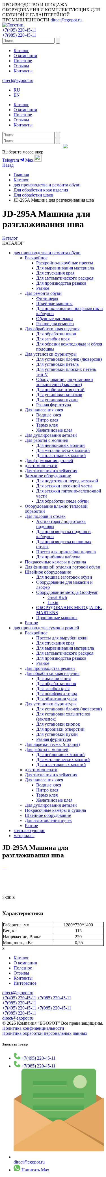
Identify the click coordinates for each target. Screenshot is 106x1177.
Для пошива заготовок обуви (64, 577)
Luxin (52, 602)
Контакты (23, 70)
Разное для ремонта (55, 323)
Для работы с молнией (46, 440)
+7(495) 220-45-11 (19, 30)
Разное (42, 288)
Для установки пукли (57, 399)
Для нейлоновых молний (60, 445)
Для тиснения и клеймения (51, 470)
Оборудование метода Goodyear (67, 592)
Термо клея (47, 425)
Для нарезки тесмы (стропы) (52, 744)
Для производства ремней (50, 668)
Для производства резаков (61, 283)
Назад (8, 165)
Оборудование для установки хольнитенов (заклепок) (64, 382)
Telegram (11, 160)
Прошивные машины (56, 617)
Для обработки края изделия (41, 190)
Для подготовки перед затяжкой (67, 480)
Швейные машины (54, 303)
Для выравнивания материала (65, 268)
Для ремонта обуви (43, 293)
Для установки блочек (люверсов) (69, 359)
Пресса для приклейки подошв (66, 551)
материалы (24, 835)
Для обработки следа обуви (62, 501)
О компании (25, 55)
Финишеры (47, 298)
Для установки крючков (59, 394)
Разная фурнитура (53, 404)
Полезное (23, 60)
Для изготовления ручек (48, 820)
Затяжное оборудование (48, 475)
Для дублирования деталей (51, 435)
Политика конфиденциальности (33, 1028)
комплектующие (29, 830)
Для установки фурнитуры (51, 354)
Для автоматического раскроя (64, 278)
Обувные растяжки (54, 318)
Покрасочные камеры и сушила (55, 561)
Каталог (21, 50)
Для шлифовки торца (56, 693)
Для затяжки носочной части (64, 485)
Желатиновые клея (54, 430)
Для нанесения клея (44, 409)
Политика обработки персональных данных (44, 1033)
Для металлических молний (63, 450)
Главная (21, 174)
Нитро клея (47, 420)
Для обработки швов (33, 195)
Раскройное (36, 257)
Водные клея (48, 415)
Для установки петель (57, 364)
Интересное (25, 983)
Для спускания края (55, 273)
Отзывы (21, 65)
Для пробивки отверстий (60, 389)
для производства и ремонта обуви (47, 184)
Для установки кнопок (58, 724)
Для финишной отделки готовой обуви (62, 567)
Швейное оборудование (48, 572)
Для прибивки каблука (58, 556)
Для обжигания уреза (56, 698)
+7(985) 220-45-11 (19, 35)
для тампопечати (41, 465)
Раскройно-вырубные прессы (64, 262)
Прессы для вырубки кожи (62, 638)
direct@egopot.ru (66, 19)
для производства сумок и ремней (46, 627)
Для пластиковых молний (61, 455)
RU (17, 90)
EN (17, 95)
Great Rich (57, 597)
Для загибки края (53, 338)
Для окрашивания (53, 678)
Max (29, 160)
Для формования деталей (49, 460)
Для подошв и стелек (45, 516)
